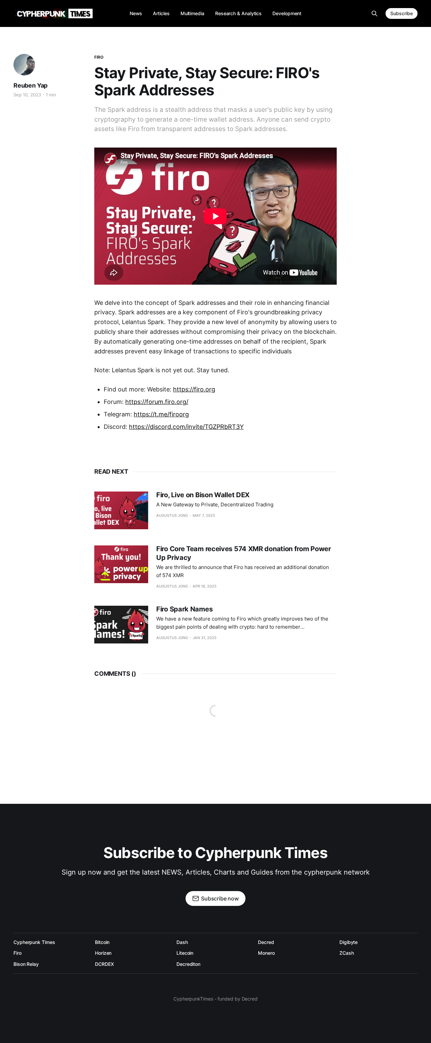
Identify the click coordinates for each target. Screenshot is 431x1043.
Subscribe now (220, 898)
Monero (266, 953)
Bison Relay (26, 964)
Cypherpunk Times (34, 942)
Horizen (103, 953)
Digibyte (348, 942)
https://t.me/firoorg (161, 414)
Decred (266, 942)
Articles (161, 13)
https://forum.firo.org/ (156, 401)
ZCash (346, 953)
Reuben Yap (30, 85)
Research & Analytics (238, 13)
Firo (98, 57)
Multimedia (192, 13)
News (136, 13)
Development (286, 13)
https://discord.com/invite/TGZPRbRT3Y (186, 426)
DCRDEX (104, 964)
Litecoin (184, 953)
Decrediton (188, 964)
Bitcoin (102, 942)
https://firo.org (194, 389)
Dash (182, 942)
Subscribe (401, 13)
